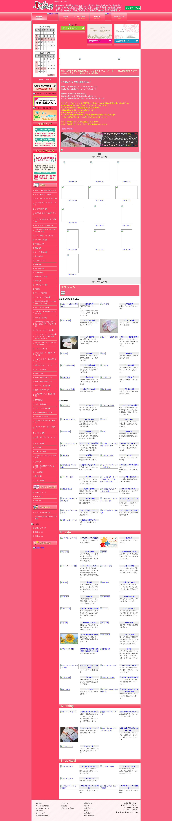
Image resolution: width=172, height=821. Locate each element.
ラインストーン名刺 (89, 566)
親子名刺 (38, 248)
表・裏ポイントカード (89, 766)
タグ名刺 (38, 462)
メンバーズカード (41, 349)
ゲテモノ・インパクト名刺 (44, 330)
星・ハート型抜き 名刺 (129, 337)
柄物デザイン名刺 (89, 623)
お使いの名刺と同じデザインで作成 (46, 518)
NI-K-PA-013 (73, 222)
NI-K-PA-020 (126, 250)
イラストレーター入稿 (42, 512)
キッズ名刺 (39, 472)
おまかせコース (40, 492)
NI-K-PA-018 (73, 250)
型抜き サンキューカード (129, 712)
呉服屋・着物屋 (89, 489)
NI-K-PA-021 (73, 274)
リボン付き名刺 (89, 320)
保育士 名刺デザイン (89, 520)
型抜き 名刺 (39, 373)
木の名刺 (38, 447)
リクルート (39, 811)
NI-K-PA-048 (126, 181)
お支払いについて (90, 808)
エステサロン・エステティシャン (46, 204)
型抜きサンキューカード (43, 365)
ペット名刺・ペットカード (44, 236)
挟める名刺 (39, 256)
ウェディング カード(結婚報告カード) (45, 360)
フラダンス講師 (89, 498)
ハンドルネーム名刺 (42, 307)
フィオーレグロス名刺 (42, 408)
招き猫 (129, 649)
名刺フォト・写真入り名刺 (89, 608)
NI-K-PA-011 (100, 200)
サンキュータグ (40, 260)
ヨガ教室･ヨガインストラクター (45, 214)
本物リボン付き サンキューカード (45, 438)
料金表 (86, 806)
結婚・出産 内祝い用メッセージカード (45, 467)
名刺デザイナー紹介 (42, 815)
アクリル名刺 (39, 480)
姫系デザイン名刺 (41, 277)
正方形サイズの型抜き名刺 (129, 677)
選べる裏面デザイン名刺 (89, 634)
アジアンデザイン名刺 (42, 297)
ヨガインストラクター (129, 489)
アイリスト (129, 455)
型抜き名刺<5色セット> (43, 381)
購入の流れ (88, 803)
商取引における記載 (42, 806)
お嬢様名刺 (39, 272)
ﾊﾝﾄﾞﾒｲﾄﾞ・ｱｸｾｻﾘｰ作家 (129, 465)
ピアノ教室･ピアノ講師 (43, 194)
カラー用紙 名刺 (40, 404)
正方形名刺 (39, 400)
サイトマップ (40, 813)
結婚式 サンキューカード (89, 712)
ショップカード (89, 778)
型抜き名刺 (89, 304)
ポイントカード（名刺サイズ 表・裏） (46, 354)
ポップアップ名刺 (41, 240)
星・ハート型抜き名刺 (42, 386)
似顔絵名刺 (89, 431)
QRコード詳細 (89, 815)
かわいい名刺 (39, 433)
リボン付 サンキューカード (89, 728)
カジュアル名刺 (40, 369)
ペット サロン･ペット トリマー (46, 198)
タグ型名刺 (129, 304)
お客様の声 (88, 813)
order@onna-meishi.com (129, 812)
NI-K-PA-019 (100, 250)
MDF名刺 (38, 476)
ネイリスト (89, 477)
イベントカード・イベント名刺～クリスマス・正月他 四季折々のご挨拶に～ (46, 336)
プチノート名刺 (40, 451)
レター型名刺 (39, 443)
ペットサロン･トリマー (89, 510)
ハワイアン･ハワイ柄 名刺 (44, 225)
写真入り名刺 (89, 419)
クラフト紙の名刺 (41, 209)
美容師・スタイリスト (89, 465)
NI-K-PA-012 (126, 200)
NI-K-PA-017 (126, 225)
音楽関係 (89, 455)
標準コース (39, 496)
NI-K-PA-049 (100, 181)
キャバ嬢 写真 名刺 (41, 416)
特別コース (39, 500)
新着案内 (64, 806)
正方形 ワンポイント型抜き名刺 (45, 395)
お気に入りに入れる (67, 808)
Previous (59, 58)
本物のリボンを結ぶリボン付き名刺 (46, 457)
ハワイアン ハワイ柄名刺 (89, 538)
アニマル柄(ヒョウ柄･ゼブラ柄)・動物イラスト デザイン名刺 (45, 324)
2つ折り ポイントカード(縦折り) (45, 428)
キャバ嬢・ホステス (129, 477)
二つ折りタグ (39, 244)
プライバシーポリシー (43, 808)
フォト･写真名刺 (41, 293)
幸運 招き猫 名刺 (41, 318)
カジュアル (89, 405)
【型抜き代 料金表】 (67, 129)
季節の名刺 (129, 623)
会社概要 (39, 803)
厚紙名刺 (38, 264)
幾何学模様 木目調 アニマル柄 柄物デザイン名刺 (45, 302)
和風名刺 (89, 596)
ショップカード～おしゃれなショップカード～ (46, 344)
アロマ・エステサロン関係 (89, 443)
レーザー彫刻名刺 (41, 252)
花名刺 (37, 289)
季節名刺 (38, 281)
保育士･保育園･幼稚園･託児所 (45, 190)
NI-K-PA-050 (73, 181)
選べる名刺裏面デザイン (43, 412)
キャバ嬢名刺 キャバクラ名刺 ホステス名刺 (45, 230)
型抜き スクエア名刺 (42, 390)
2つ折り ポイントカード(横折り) (45, 422)
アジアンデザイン (129, 608)
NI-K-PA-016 (100, 225)
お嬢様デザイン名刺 (129, 551)
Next (140, 58)
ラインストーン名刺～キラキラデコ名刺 (46, 313)
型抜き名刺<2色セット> (43, 377)
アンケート (64, 803)
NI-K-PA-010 (73, 200)
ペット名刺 (89, 689)
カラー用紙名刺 (129, 596)
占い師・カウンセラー (129, 443)
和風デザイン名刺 (41, 285)
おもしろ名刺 (129, 634)
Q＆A (86, 811)
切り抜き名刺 (39, 268)
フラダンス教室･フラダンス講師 (45, 220)
